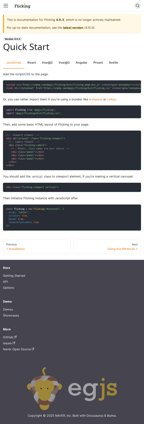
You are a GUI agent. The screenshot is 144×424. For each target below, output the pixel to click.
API (5, 281)
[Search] (137, 5)
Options (8, 287)
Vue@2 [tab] (47, 62)
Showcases (11, 315)
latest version (73, 27)
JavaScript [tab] (13, 62)
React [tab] (31, 62)
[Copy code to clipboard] (136, 85)
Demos (8, 309)
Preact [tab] (98, 62)
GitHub (8, 337)
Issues (7, 343)
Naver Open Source (17, 349)
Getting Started (14, 275)
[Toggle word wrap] (129, 85)
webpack (95, 99)
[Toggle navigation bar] (6, 5)
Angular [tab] (81, 62)
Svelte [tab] (113, 62)
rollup (111, 99)
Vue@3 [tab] (64, 62)
